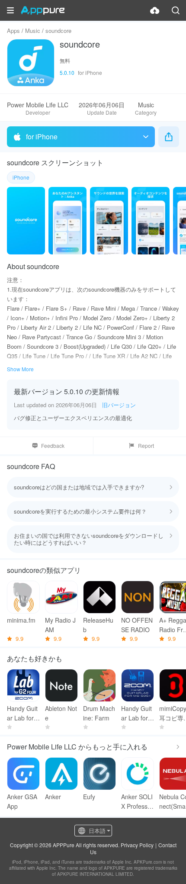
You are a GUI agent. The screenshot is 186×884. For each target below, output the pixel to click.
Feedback (52, 445)
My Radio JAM (60, 625)
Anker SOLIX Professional (137, 801)
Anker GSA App (22, 801)
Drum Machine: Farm (99, 713)
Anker (53, 796)
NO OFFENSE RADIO (137, 625)
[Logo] (42, 10)
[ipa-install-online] (154, 10)
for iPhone (42, 136)
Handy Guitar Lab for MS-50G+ (136, 713)
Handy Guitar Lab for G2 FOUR (22, 713)
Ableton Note (61, 713)
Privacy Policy (137, 845)
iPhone (21, 177)
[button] (10, 10)
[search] (175, 10)
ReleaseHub (98, 625)
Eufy (89, 796)
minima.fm (21, 620)
